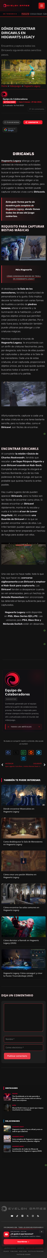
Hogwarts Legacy (32, 86)
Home (4, 86)
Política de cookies (23, 1254)
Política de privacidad (35, 1251)
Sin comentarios (38, 109)
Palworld (25, 14)
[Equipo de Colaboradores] (4, 94)
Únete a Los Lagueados (34, 1248)
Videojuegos (15, 86)
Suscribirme (22, 1242)
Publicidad (14, 1251)
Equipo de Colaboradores (17, 692)
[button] (8, 752)
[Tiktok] (17, 1216)
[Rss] (38, 1216)
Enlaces (6, 1251)
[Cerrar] (41, 1231)
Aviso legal (23, 1251)
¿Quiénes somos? (10, 1248)
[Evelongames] (16, 5)
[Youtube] (12, 1216)
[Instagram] (33, 1216)
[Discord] (22, 1216)
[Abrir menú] (42, 6)
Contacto (20, 1248)
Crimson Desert (36, 14)
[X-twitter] (28, 1216)
